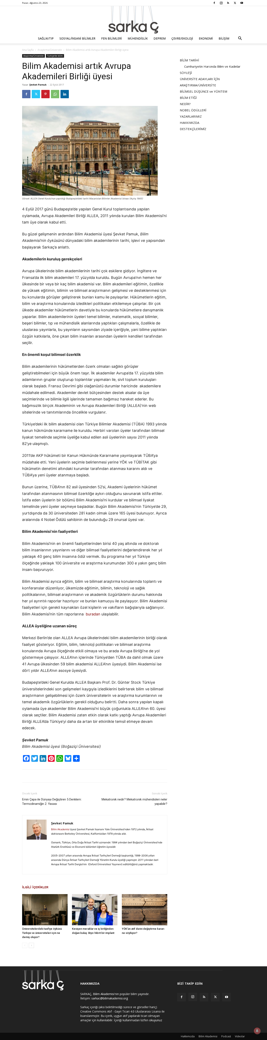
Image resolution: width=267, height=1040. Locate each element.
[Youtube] (242, 3)
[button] (240, 39)
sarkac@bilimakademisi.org (109, 998)
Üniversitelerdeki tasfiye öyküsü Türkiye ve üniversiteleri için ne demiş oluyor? (42, 933)
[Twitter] (235, 3)
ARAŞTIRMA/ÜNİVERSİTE (198, 85)
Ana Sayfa (28, 50)
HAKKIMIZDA (189, 123)
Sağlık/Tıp (46, 38)
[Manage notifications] (257, 1031)
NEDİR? (185, 104)
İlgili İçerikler (35, 887)
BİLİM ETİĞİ (188, 98)
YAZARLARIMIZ (191, 116)
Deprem (160, 38)
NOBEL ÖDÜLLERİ (193, 110)
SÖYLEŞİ (186, 73)
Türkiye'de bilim (55, 55)
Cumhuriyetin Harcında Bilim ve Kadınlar (212, 66)
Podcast (226, 1036)
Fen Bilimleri (111, 38)
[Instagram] (221, 3)
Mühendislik (138, 38)
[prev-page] (24, 945)
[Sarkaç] (133, 20)
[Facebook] (214, 3)
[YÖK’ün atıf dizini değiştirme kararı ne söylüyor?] (144, 909)
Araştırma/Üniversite (50, 50)
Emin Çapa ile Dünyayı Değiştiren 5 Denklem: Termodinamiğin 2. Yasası (52, 802)
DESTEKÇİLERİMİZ (193, 129)
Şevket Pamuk (38, 84)
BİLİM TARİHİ (189, 60)
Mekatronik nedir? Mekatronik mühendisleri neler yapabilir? (134, 802)
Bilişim (224, 38)
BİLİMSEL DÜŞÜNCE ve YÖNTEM (203, 91)
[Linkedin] (64, 94)
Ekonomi (206, 38)
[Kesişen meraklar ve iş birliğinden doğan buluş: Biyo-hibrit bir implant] (94, 909)
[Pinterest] (45, 94)
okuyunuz (155, 1020)
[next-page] (31, 945)
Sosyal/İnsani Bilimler (77, 38)
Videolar (240, 1036)
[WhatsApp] (55, 94)
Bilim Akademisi (60, 829)
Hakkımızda (188, 1036)
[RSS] (228, 3)
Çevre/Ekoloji (182, 38)
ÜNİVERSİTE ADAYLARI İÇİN (200, 79)
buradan (92, 614)
